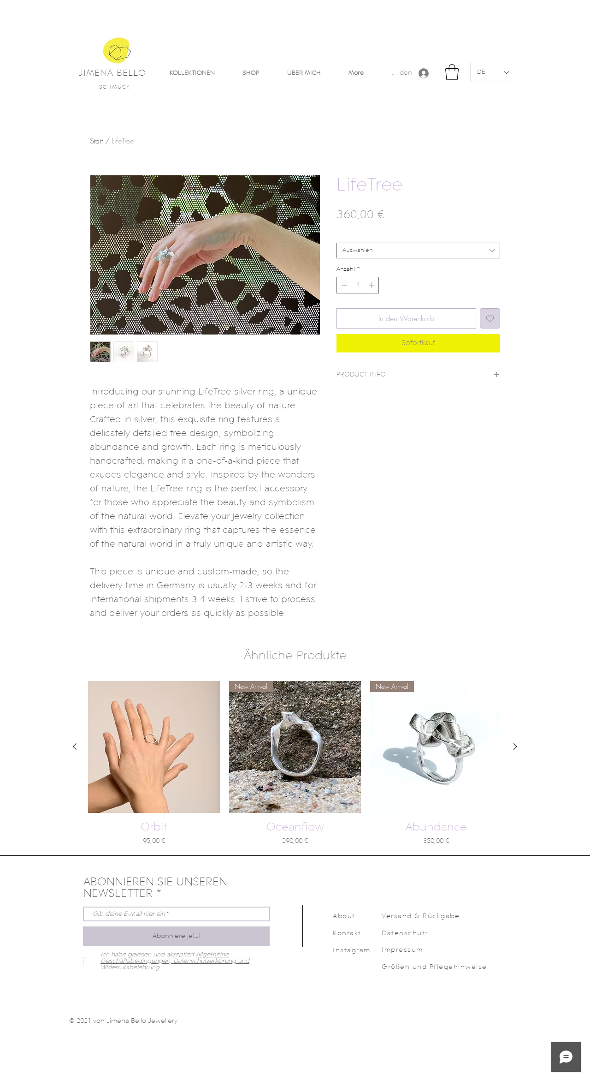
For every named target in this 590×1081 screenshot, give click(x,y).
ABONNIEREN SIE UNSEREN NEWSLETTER (155, 888)
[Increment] (372, 285)
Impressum (402, 950)
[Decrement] (343, 285)
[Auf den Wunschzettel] (490, 318)
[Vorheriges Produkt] (74, 746)
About (344, 916)
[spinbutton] (358, 285)
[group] (295, 764)
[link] (452, 72)
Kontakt (347, 933)
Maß (344, 235)
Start (96, 141)
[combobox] (418, 250)
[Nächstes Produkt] (515, 746)
